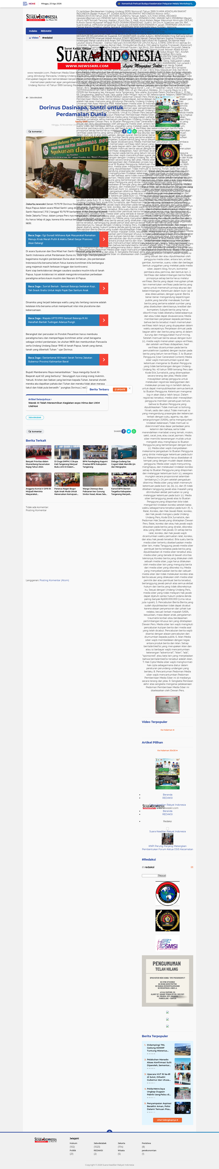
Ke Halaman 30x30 (166, 750)
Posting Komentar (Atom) (54, 580)
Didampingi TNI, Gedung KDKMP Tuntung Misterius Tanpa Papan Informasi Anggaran (158, 1048)
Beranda (167, 794)
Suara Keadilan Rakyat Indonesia (167, 804)
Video (35, 37)
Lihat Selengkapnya (167, 1120)
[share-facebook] (124, 131)
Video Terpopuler (154, 722)
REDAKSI (46, 31)
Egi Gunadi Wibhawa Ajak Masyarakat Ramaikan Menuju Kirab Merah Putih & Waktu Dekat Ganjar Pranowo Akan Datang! (62, 239)
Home (32, 3)
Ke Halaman (167, 730)
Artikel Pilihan (152, 742)
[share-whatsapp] (134, 131)
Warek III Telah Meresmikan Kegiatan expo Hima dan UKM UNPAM (64, 404)
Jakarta (121, 1143)
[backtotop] (109, 1132)
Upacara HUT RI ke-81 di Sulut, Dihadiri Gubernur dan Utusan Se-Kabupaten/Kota (159, 1077)
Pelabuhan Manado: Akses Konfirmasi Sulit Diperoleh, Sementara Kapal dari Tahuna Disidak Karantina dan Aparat (159, 1062)
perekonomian (149, 1150)
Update (120, 389)
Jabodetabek (35, 417)
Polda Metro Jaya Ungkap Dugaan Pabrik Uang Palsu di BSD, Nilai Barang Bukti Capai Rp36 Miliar (158, 1091)
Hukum (73, 1143)
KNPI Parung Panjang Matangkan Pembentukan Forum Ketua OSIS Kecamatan (157, 4)
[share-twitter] (129, 131)
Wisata (121, 1150)
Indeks (33, 31)
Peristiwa (146, 1143)
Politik (73, 1150)
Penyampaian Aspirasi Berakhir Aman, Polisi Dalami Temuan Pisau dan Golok (159, 1106)
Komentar (36, 131)
